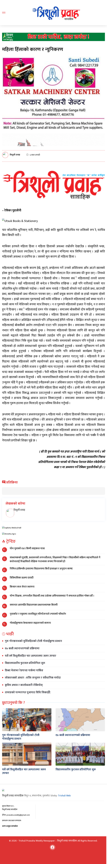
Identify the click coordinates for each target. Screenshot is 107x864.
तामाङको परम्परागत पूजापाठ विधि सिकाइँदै (27, 692)
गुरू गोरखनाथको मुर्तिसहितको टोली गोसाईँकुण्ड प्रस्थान (33, 641)
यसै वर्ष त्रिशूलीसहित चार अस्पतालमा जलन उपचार (30, 655)
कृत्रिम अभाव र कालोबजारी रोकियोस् (24, 685)
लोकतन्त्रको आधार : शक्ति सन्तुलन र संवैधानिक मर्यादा (33, 677)
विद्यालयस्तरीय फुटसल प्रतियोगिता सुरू (25, 663)
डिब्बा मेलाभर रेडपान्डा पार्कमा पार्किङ (24, 670)
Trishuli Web (64, 796)
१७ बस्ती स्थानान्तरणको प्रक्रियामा (22, 648)
